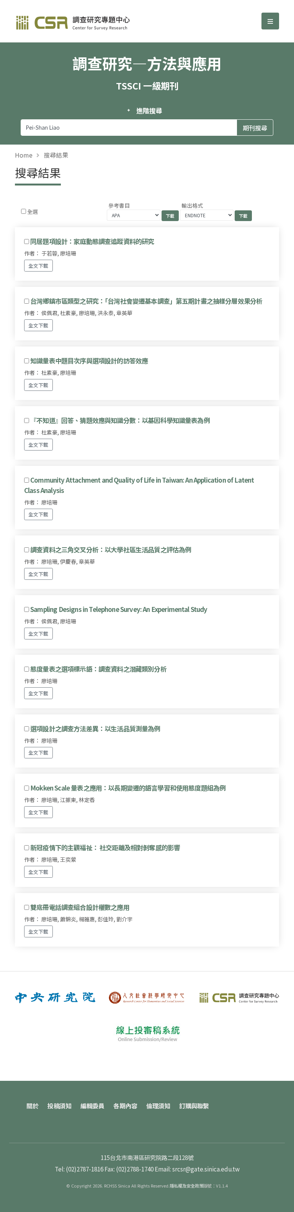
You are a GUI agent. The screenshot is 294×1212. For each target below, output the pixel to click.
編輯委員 (92, 1105)
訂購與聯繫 (194, 1105)
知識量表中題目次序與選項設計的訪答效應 (89, 360)
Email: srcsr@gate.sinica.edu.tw (197, 1169)
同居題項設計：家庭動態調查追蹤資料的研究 (92, 241)
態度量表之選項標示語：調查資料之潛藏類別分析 (98, 669)
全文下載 (38, 265)
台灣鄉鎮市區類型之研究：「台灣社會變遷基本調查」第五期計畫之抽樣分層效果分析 (146, 301)
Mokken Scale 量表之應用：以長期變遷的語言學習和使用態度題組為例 (127, 787)
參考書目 (119, 205)
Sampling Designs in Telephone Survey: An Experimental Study (118, 609)
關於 (32, 1105)
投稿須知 (59, 1105)
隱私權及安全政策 (186, 1186)
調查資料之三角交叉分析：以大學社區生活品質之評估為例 (110, 549)
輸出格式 (192, 205)
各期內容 (125, 1105)
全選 (32, 211)
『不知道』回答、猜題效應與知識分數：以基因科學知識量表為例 (120, 420)
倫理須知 (158, 1105)
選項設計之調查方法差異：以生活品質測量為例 (95, 728)
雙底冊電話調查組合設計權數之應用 (79, 907)
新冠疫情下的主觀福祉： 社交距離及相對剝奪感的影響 (105, 847)
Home (24, 154)
